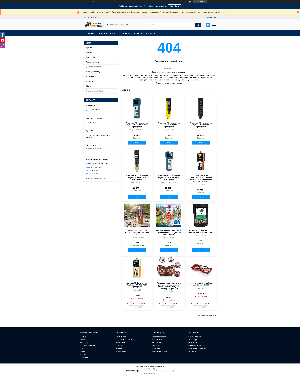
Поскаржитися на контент (146, 371)
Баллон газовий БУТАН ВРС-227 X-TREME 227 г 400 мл (137, 232)
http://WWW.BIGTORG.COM (98, 164)
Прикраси (119, 345)
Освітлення (192, 342)
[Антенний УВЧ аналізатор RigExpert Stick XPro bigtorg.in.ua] (137, 161)
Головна (90, 33)
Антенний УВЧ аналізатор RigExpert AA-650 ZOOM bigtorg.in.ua (137, 125)
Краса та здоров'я (159, 337)
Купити (137, 142)
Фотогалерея (91, 76)
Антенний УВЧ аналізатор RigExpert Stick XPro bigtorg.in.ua (137, 177)
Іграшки (119, 348)
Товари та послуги (107, 33)
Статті (82, 348)
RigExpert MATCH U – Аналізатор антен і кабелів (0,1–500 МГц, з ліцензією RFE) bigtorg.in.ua (200, 178)
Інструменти (120, 342)
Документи (84, 357)
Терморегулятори (194, 339)
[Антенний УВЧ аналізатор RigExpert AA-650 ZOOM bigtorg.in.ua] (137, 108)
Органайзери (157, 339)
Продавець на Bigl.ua (150, 369)
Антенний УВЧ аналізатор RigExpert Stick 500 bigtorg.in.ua (169, 125)
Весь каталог (85, 342)
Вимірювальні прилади (196, 345)
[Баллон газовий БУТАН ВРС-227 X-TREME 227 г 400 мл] (137, 215)
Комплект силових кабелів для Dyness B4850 (200, 284)
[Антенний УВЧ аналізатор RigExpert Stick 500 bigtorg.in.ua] (169, 108)
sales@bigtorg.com (95, 167)
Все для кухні (157, 342)
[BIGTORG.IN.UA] (94, 27)
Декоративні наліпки (159, 351)
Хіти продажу (121, 351)
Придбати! (174, 6)
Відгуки (89, 86)
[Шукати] (198, 25)
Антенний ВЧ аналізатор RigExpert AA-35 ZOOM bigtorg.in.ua (136, 285)
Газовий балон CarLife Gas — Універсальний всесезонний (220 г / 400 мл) (168, 232)
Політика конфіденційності (165, 371)
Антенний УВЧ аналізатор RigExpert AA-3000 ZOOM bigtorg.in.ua (169, 177)
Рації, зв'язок (121, 337)
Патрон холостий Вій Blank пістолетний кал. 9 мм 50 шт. (201, 231)
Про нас (138, 33)
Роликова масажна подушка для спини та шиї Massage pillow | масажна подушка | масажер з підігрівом (169, 286)
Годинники (156, 348)
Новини (89, 52)
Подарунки (156, 345)
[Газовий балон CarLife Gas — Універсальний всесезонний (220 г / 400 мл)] (169, 215)
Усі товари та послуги (206, 316)
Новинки (126, 33)
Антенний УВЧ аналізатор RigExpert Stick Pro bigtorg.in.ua (201, 125)
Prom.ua (161, 367)
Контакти (150, 33)
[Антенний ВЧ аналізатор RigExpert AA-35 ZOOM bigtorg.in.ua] (137, 268)
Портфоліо (90, 57)
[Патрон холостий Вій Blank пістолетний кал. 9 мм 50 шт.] (201, 215)
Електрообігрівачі (194, 337)
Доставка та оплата (94, 67)
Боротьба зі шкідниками (197, 348)
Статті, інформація (93, 72)
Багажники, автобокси (124, 339)
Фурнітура (192, 351)
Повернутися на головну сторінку (169, 83)
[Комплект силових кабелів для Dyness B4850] (201, 268)
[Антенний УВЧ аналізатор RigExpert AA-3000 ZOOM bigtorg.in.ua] (169, 161)
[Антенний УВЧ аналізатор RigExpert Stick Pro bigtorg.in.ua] (201, 108)
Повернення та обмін (94, 91)
